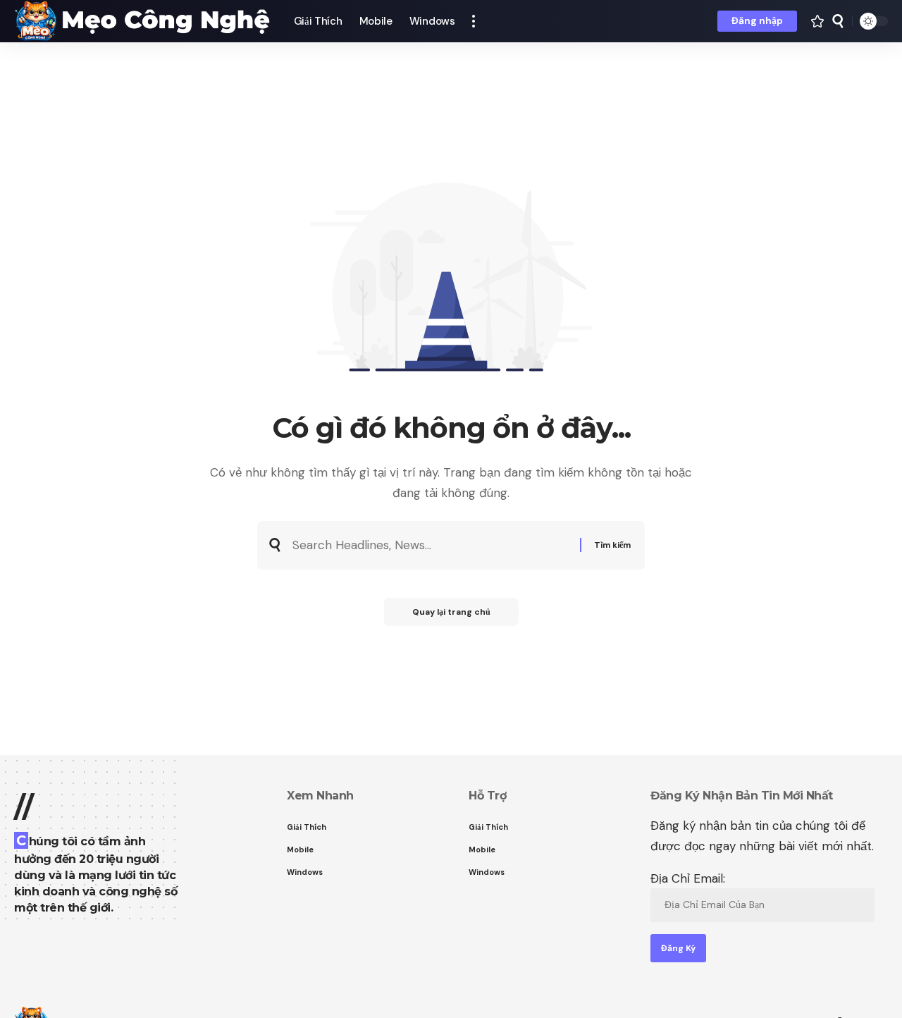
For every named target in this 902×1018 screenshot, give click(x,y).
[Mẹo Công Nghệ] (142, 21)
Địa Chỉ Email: (687, 878)
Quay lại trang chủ (451, 612)
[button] (473, 21)
